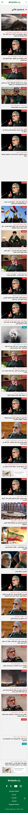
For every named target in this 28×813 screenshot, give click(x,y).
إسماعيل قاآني (9, 32)
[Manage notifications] (24, 798)
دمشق (15, 737)
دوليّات (24, 327)
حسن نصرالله (19, 344)
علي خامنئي (11, 249)
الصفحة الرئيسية (14, 791)
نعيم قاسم (17, 200)
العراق (25, 81)
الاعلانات (14, 801)
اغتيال (15, 393)
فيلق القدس (14, 56)
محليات (24, 15)
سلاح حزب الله (24, 105)
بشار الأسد (7, 545)
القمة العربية (13, 521)
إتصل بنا (14, 798)
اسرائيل (17, 152)
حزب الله (25, 32)
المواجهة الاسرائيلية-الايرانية (13, 464)
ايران (11, 105)
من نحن (14, 794)
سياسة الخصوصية (14, 804)
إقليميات (24, 39)
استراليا (25, 761)
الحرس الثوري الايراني (17, 32)
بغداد (9, 56)
